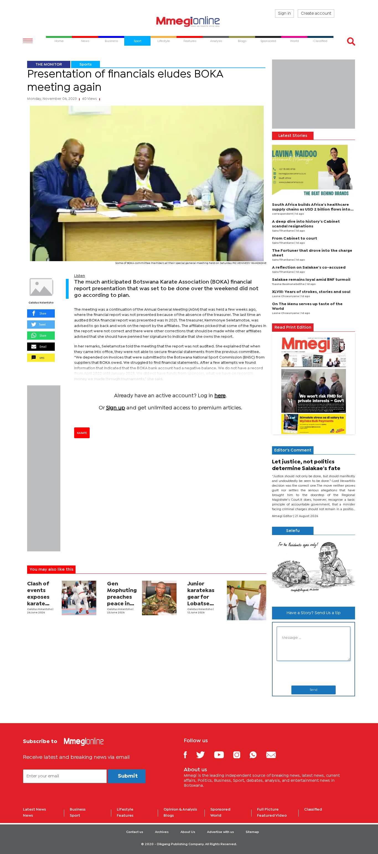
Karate (82, 433)
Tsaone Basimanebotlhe (288, 284)
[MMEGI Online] (188, 21)
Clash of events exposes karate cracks (38, 597)
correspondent (283, 214)
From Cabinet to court (294, 238)
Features (125, 815)
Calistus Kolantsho (41, 303)
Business (78, 809)
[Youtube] (223, 754)
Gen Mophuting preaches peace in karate (122, 597)
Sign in (284, 13)
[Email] (275, 754)
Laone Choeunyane (286, 296)
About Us (187, 832)
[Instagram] (240, 754)
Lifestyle (125, 809)
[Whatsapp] (257, 754)
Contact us (134, 832)
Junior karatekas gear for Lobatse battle (200, 597)
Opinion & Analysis (180, 809)
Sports (85, 64)
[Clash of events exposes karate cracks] (79, 598)
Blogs (169, 815)
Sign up (115, 408)
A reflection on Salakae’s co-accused (309, 267)
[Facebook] (189, 754)
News (28, 815)
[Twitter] (204, 754)
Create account (316, 13)
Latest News (34, 809)
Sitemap (252, 832)
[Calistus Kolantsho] (41, 287)
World (215, 815)
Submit (128, 776)
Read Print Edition (293, 327)
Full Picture (268, 809)
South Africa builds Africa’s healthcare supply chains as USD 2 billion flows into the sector (311, 209)
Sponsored (220, 809)
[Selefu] (313, 568)
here (220, 395)
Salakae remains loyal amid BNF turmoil (311, 279)
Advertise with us (220, 832)
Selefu (293, 531)
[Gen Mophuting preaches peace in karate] (159, 598)
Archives (162, 832)
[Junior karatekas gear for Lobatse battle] (246, 600)
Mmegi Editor (282, 516)
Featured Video (272, 815)
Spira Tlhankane (283, 231)
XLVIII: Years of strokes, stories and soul (311, 292)
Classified (313, 809)
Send (313, 690)
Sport (75, 815)
